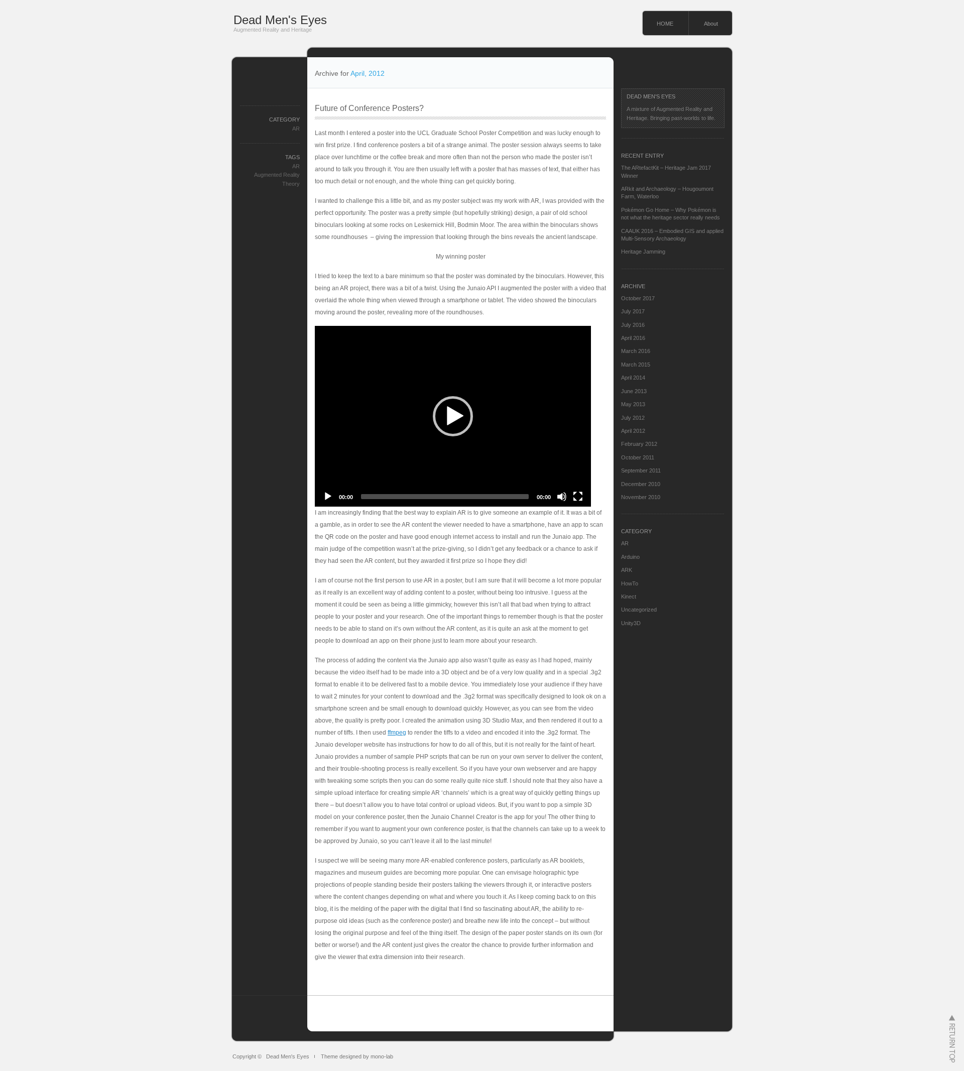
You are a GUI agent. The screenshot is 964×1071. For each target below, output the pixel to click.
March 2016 (635, 351)
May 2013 (633, 404)
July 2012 (633, 418)
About (711, 24)
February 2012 (639, 444)
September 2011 (641, 470)
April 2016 (633, 338)
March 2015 (635, 365)
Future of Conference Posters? (369, 108)
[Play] (328, 497)
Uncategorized (639, 610)
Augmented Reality (277, 175)
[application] (453, 416)
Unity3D (631, 623)
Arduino (630, 557)
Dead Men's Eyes (280, 20)
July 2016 (633, 325)
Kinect (628, 596)
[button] (453, 416)
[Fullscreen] (578, 497)
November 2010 (640, 497)
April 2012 (633, 431)
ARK (626, 570)
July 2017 (633, 311)
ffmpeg (397, 732)
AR (296, 129)
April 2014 (633, 378)
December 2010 (640, 484)
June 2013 (634, 391)
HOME (665, 24)
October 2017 (638, 298)
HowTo (629, 583)
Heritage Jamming (643, 252)
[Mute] (562, 497)
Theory (291, 184)
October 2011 (637, 457)
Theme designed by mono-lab (357, 1056)
